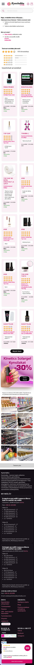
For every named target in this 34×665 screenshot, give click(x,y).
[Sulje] (3, 11)
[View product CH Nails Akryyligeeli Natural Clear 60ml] (9, 322)
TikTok (20, 630)
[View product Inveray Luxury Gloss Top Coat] (9, 131)
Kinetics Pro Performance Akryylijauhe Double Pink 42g (26, 286)
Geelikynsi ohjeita (23, 602)
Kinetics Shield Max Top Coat (26, 238)
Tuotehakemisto (6, 616)
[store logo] (16, 4)
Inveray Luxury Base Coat (26, 187)
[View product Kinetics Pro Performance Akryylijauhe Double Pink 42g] (27, 272)
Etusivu (7, 38)
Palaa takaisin (8, 34)
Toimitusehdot (6, 606)
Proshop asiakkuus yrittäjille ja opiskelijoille (23, 609)
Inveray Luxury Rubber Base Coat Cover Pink (8, 238)
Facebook (20, 633)
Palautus (4, 609)
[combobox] (17, 11)
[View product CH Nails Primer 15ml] (9, 85)
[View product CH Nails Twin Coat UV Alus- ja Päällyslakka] (27, 322)
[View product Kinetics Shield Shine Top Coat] (9, 272)
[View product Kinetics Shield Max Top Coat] (27, 227)
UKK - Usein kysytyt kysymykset (7, 612)
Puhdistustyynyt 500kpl (8, 187)
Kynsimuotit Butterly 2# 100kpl (26, 136)
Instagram (21, 636)
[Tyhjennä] (31, 11)
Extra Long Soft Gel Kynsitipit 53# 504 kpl (27, 95)
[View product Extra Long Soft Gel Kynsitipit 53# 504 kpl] (27, 85)
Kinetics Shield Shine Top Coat (9, 283)
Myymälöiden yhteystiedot (5, 603)
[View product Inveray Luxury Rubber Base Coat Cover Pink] (9, 227)
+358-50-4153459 (10, 505)
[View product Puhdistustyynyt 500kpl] (9, 176)
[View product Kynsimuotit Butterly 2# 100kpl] (27, 131)
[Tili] (28, 4)
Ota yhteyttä (5, 624)
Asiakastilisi (8, 40)
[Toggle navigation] (3, 4)
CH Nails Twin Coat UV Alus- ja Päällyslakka (27, 332)
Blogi (19, 605)
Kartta (22, 502)
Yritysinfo (4, 618)
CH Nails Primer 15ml (9, 95)
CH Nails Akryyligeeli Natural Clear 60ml (9, 332)
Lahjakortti (4, 621)
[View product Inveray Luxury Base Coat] (27, 176)
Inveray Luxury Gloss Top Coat (9, 142)
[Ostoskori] (31, 4)
